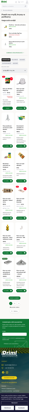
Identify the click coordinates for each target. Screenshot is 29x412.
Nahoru (16, 311)
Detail (7, 108)
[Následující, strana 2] (14, 303)
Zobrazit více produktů (14, 52)
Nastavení (14, 403)
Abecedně (15, 63)
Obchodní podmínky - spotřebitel (10, 391)
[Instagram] (6, 372)
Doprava (4, 386)
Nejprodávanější (6, 63)
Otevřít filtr (8, 70)
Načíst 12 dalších (14, 298)
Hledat (25, 6)
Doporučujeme (6, 59)
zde (22, 399)
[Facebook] (3, 372)
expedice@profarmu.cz (11, 365)
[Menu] (27, 2)
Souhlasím (21, 408)
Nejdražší (22, 59)
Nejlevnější (15, 59)
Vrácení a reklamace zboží (8, 388)
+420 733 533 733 (9, 368)
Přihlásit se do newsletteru (11, 343)
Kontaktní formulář (9, 377)
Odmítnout (7, 408)
